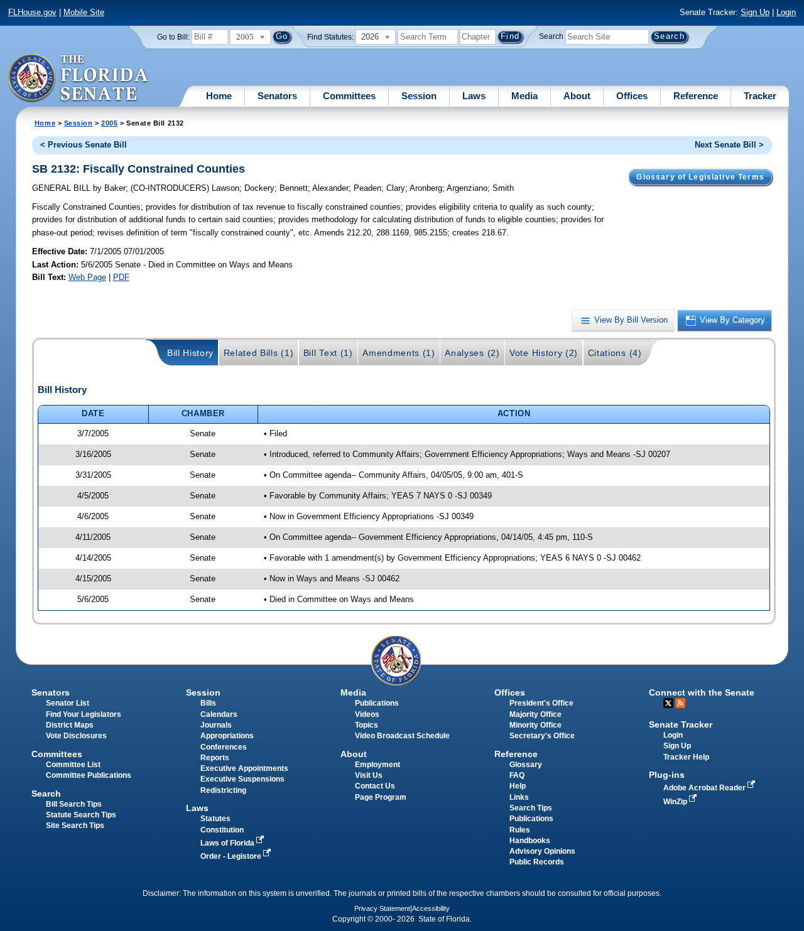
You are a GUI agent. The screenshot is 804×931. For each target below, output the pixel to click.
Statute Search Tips (81, 815)
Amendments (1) (398, 353)
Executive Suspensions (242, 779)
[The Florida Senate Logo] (78, 78)
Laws (474, 95)
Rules (519, 830)
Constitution (222, 830)
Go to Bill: (173, 37)
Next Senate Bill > (729, 144)
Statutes (215, 818)
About (576, 95)
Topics (366, 725)
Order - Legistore (231, 856)
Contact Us (375, 786)
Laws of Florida (228, 843)
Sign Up (755, 12)
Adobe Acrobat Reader (705, 788)
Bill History (190, 353)
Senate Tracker (680, 724)
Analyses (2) (472, 353)
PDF (121, 277)
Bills (208, 703)
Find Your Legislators (83, 714)
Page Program (380, 797)
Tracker (760, 95)
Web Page (87, 277)
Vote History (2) (543, 353)
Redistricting (223, 790)
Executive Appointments (244, 768)
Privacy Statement (382, 908)
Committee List (73, 764)
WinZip (676, 801)
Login (786, 12)
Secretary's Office (542, 736)
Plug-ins (667, 775)
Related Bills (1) (259, 353)
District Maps (70, 725)
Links (519, 797)
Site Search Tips (75, 825)
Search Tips (530, 808)
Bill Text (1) (328, 353)
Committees (349, 95)
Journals (216, 725)
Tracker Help (686, 757)
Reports (214, 757)
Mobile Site (83, 12)
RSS (680, 703)
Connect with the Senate (701, 692)
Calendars (218, 714)
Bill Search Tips (74, 804)
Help (517, 786)
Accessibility (431, 908)
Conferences (223, 747)
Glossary (525, 764)
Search (551, 36)
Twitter (668, 703)
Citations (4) (615, 353)
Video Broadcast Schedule (402, 736)
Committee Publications (88, 775)
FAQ (516, 775)
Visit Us (369, 775)
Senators (277, 95)
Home (219, 95)
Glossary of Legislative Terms (700, 177)
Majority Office (535, 714)
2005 (109, 123)
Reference (695, 95)
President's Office (541, 703)
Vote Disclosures (76, 736)
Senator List (67, 703)
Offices (632, 95)
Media (524, 95)
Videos (367, 714)
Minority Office (535, 725)
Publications (377, 703)
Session (419, 95)
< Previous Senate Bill (83, 144)
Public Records (536, 862)
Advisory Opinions (542, 851)
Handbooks (529, 840)
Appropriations (227, 736)
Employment (377, 764)
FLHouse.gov (32, 12)
